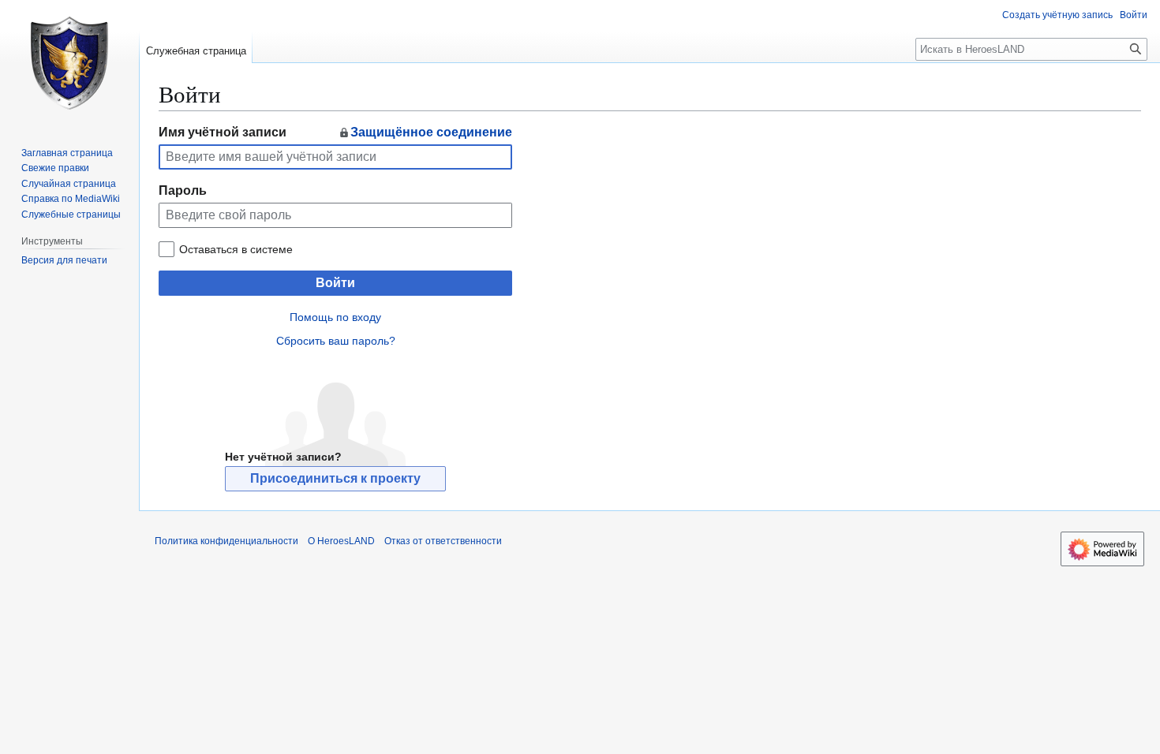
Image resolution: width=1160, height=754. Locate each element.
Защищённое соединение (431, 132)
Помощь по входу (335, 317)
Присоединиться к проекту (335, 478)
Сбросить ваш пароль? (335, 340)
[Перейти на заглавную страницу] (69, 63)
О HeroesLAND (341, 541)
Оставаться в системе (236, 249)
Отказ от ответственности (443, 541)
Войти (335, 282)
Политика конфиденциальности (226, 541)
